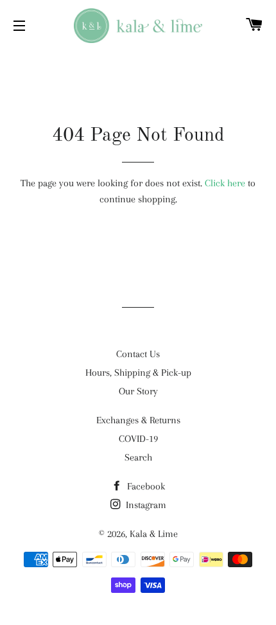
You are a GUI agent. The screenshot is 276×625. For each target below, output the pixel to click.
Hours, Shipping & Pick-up (138, 372)
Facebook (145, 486)
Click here (225, 183)
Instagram (144, 505)
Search (138, 457)
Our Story (138, 391)
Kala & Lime (154, 534)
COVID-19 (138, 439)
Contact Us (138, 354)
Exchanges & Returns (138, 420)
